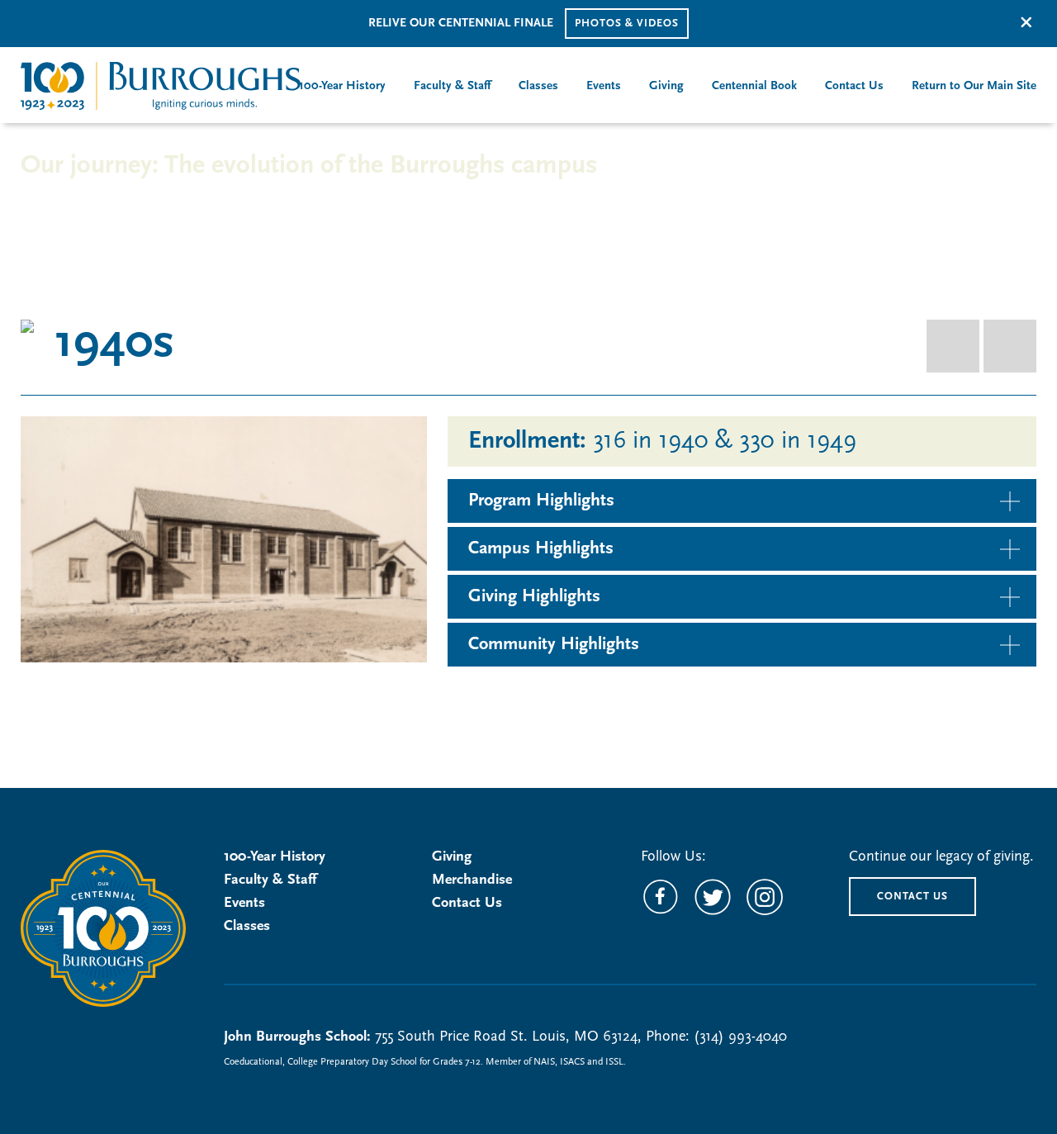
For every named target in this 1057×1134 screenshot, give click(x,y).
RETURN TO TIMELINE (116, 200)
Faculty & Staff (270, 880)
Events (244, 903)
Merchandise (472, 880)
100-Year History (274, 857)
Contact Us (467, 903)
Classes (247, 926)
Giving (452, 857)
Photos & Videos (627, 23)
